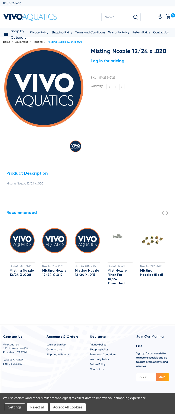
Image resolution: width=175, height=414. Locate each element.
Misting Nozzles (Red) (151, 273)
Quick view (22, 241)
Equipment (21, 41)
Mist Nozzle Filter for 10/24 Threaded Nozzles (117, 277)
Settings (15, 407)
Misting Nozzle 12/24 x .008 (22, 273)
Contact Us (161, 32)
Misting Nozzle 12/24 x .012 (54, 273)
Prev (163, 213)
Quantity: (97, 86)
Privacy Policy (98, 344)
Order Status (54, 349)
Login (50, 344)
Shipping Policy (61, 32)
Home (6, 41)
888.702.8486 (12, 3)
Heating (38, 41)
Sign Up (61, 344)
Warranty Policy (118, 32)
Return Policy (141, 32)
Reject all (37, 407)
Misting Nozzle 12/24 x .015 (87, 273)
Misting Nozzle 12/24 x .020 (65, 42)
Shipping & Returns (58, 354)
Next (167, 213)
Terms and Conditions (90, 32)
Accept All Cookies (67, 407)
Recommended (21, 213)
